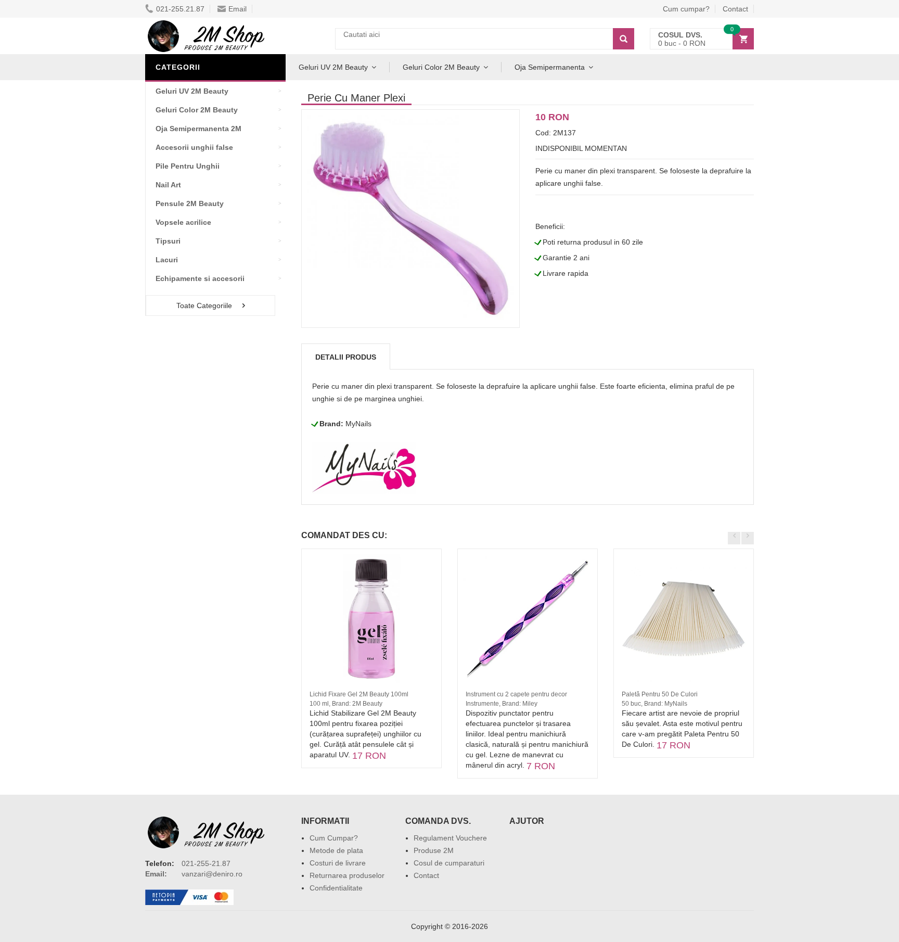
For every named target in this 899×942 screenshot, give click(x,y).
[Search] (623, 38)
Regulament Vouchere (450, 838)
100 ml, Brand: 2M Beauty (346, 703)
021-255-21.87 (206, 863)
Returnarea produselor (347, 875)
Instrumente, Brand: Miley (501, 703)
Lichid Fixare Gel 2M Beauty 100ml (359, 694)
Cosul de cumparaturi (449, 863)
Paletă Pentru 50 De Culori (660, 694)
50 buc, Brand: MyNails (654, 703)
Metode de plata (336, 850)
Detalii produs (345, 357)
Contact (735, 9)
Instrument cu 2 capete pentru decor (516, 694)
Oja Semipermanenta (550, 67)
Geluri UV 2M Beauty (333, 67)
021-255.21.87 (180, 9)
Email (237, 9)
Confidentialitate (336, 888)
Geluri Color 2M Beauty (441, 67)
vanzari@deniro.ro (212, 874)
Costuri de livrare (338, 863)
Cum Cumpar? (334, 838)
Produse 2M (434, 850)
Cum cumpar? (686, 9)
